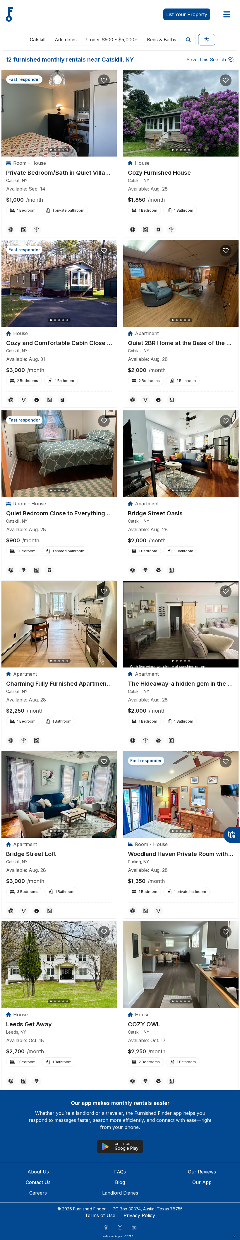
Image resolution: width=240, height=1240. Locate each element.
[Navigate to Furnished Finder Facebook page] (106, 1227)
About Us (38, 1172)
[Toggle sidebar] (227, 14)
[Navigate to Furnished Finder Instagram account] (120, 1227)
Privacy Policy (139, 1215)
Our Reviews (202, 1172)
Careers (38, 1193)
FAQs (120, 1172)
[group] (59, 172)
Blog (120, 1182)
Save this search (206, 59)
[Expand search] (188, 39)
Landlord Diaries (120, 1193)
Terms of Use (100, 1215)
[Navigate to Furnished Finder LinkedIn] (134, 1227)
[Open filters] (206, 39)
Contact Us (38, 1182)
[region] (59, 113)
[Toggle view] (232, 835)
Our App (202, 1182)
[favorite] (104, 80)
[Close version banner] (234, 1236)
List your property (186, 14)
